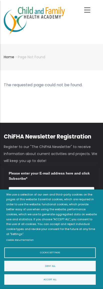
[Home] (34, 7)
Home (9, 57)
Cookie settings (50, 252)
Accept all (50, 279)
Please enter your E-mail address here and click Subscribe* (49, 175)
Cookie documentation (20, 240)
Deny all (50, 266)
